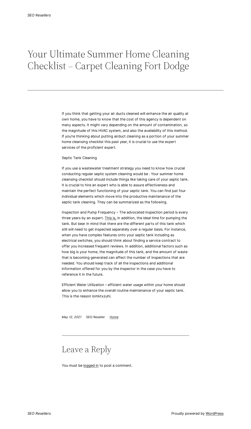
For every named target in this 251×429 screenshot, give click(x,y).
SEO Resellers (39, 15)
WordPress (215, 413)
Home (114, 317)
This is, (110, 218)
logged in (91, 365)
